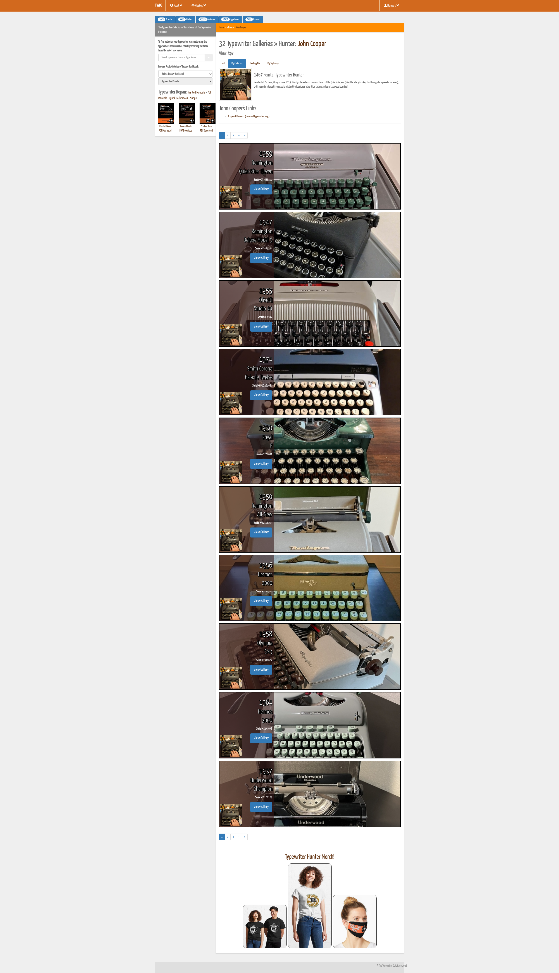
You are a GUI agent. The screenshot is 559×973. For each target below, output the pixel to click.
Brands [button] (165, 19)
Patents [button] (254, 19)
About (176, 5)
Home (221, 27)
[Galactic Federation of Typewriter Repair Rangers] (310, 905)
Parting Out (255, 63)
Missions (199, 5)
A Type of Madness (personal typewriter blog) (248, 116)
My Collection (237, 63)
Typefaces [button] (231, 19)
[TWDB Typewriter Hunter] (265, 926)
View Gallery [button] (261, 189)
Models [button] (186, 19)
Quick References (178, 98)
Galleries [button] (207, 19)
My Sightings (273, 63)
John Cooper (241, 27)
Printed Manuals (196, 92)
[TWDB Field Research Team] (355, 921)
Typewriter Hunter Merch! (310, 857)
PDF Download (165, 130)
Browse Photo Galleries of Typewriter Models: (178, 66)
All (223, 63)
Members (391, 5)
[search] (185, 74)
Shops (193, 98)
